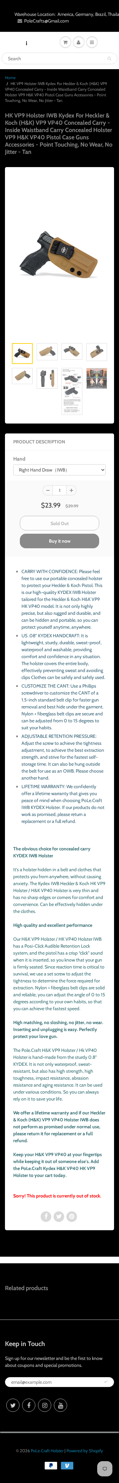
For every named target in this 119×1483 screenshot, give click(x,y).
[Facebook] (28, 1405)
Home (10, 77)
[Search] (109, 58)
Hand (19, 459)
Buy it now (59, 541)
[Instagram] (44, 1405)
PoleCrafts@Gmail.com (46, 21)
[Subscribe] (105, 1381)
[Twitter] (13, 1405)
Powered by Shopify (84, 1450)
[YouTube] (60, 1405)
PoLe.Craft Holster (47, 1450)
